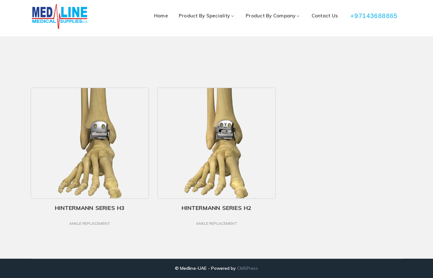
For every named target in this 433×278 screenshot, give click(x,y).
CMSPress (247, 268)
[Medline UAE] (59, 16)
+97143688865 (374, 15)
